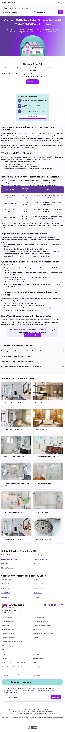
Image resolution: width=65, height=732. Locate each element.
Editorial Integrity (7, 646)
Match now (32, 116)
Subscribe (55, 697)
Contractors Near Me (8, 633)
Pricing (35, 637)
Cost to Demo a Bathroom (12, 430)
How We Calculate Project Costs (12, 641)
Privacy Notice (13, 709)
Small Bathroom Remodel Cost (14, 456)
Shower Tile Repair (40, 559)
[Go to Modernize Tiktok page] (58, 605)
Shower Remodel (41, 403)
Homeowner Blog (7, 621)
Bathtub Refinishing (8, 555)
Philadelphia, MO (39, 588)
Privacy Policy (38, 713)
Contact (4, 658)
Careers (35, 671)
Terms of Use (21, 709)
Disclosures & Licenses (50, 709)
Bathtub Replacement (9, 559)
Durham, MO (38, 593)
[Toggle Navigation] (61, 3)
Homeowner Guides (8, 629)
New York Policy (26, 711)
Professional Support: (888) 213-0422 (14, 663)
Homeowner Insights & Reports (43, 633)
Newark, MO (5, 593)
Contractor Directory (8, 637)
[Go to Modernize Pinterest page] (45, 605)
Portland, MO (38, 597)
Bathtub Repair (39, 555)
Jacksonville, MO (7, 579)
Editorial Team (6, 650)
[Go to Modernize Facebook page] (52, 605)
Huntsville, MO (38, 579)
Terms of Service (48, 713)
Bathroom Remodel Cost (12, 403)
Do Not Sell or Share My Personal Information (42, 711)
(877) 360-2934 (7, 673)
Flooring (36, 563)
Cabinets (4, 563)
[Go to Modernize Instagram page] (49, 605)
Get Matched (32, 82)
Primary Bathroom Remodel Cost (46, 456)
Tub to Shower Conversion (12, 512)
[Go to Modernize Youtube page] (62, 605)
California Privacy (16, 711)
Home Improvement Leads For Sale (44, 625)
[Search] (58, 3)
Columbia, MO (38, 584)
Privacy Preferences (39, 709)
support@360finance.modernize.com (14, 675)
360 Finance (37, 629)
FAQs (34, 663)
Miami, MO (5, 597)
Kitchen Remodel (7, 568)
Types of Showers (41, 512)
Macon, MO (5, 584)
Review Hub (5, 625)
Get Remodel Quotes (32, 335)
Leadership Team (38, 667)
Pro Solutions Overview (40, 621)
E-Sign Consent (29, 709)
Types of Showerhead (43, 539)
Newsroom (36, 675)
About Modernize (38, 658)
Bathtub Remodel (41, 430)
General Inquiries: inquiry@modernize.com (15, 667)
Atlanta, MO (5, 588)
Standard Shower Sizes (43, 483)
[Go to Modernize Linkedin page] (55, 605)
